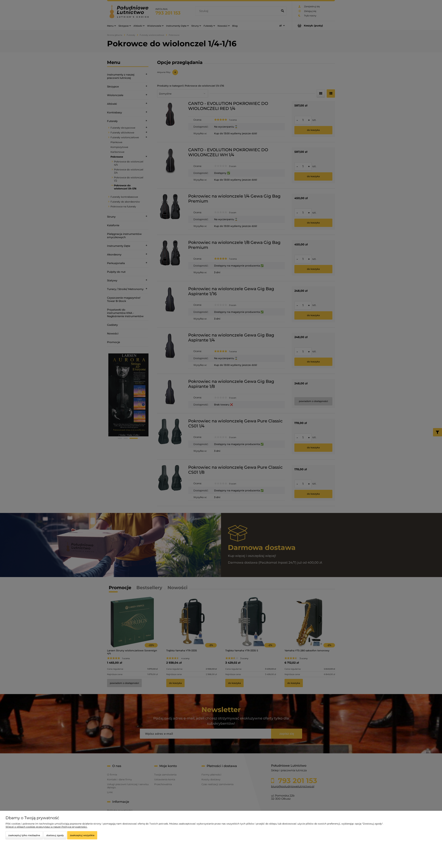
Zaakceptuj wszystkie (82, 835)
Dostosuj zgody (55, 835)
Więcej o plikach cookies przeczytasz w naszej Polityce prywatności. (46, 826)
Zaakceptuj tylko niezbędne (24, 835)
